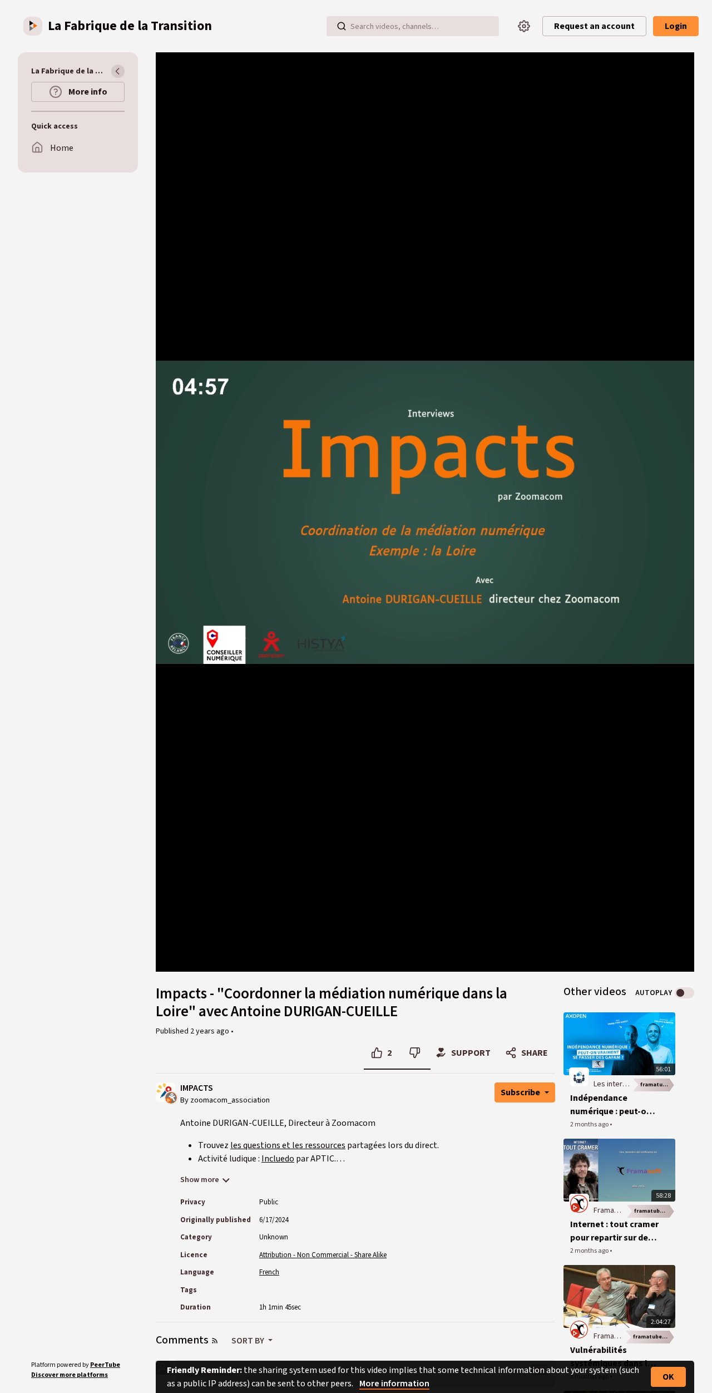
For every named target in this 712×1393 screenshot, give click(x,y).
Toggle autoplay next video (684, 992)
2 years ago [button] (210, 1031)
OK (668, 1377)
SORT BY (248, 1341)
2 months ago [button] (590, 1124)
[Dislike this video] (415, 1053)
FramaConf (612, 1210)
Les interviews (618, 1084)
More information (394, 1383)
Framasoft (610, 1336)
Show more (199, 1179)
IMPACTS (196, 1088)
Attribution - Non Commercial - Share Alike (323, 1255)
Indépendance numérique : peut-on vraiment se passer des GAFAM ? (610, 1105)
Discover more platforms (69, 1375)
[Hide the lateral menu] (118, 71)
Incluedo (277, 1159)
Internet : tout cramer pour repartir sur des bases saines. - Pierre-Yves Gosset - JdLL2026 (614, 1231)
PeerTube (105, 1365)
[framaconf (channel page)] (579, 1203)
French (269, 1272)
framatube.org (657, 1085)
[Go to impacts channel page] (171, 1097)
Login (676, 26)
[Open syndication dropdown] (214, 1340)
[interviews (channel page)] (579, 1076)
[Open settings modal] (524, 26)
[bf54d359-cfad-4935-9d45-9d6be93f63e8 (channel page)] (579, 1329)
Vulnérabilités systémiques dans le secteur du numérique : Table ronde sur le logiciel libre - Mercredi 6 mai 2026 (614, 1357)
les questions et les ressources (287, 1145)
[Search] (342, 26)
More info (87, 92)
